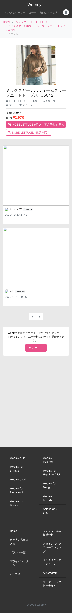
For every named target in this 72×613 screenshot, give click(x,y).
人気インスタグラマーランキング (52, 547)
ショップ (21, 22)
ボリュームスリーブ (44, 101)
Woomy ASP (17, 457)
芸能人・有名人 (49, 12)
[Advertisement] (36, 401)
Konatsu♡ (16, 209)
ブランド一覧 (18, 552)
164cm (21, 291)
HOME (7, 22)
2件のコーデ (25, 104)
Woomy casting (19, 479)
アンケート (36, 348)
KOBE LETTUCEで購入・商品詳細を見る (38, 124)
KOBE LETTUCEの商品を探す (30, 132)
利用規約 (15, 574)
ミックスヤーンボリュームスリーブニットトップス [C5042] (36, 93)
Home (13, 530)
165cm (28, 209)
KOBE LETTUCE (40, 22)
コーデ (32, 12)
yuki (12, 291)
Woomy (34, 4)
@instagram (50, 572)
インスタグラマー (15, 12)
